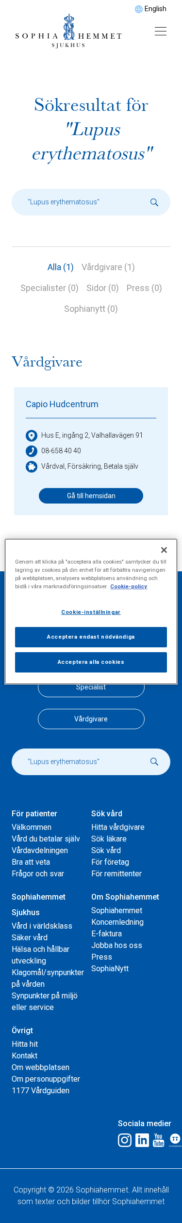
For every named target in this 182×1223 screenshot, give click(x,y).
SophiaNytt (110, 968)
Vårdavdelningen (40, 850)
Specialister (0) (49, 288)
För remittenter (116, 873)
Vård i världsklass (42, 926)
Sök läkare (109, 838)
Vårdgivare (91, 719)
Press (101, 957)
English (155, 9)
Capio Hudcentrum (62, 404)
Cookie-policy (128, 586)
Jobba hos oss (116, 945)
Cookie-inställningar (90, 612)
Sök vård (106, 850)
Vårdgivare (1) (108, 267)
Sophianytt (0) (91, 309)
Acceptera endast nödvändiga (90, 636)
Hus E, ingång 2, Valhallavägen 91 (92, 435)
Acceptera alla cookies (91, 661)
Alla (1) (61, 267)
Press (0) (144, 288)
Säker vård (30, 937)
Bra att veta (31, 862)
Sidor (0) (102, 288)
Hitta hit (25, 1044)
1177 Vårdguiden (40, 1090)
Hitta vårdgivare (118, 827)
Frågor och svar (38, 873)
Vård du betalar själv (46, 838)
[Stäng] (164, 550)
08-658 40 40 (61, 451)
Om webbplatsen (40, 1067)
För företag (110, 862)
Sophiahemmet (116, 910)
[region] (90, 611)
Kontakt (24, 1055)
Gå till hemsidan (91, 496)
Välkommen (31, 827)
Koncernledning (117, 922)
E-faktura (106, 933)
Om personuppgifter (46, 1079)
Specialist (91, 687)
